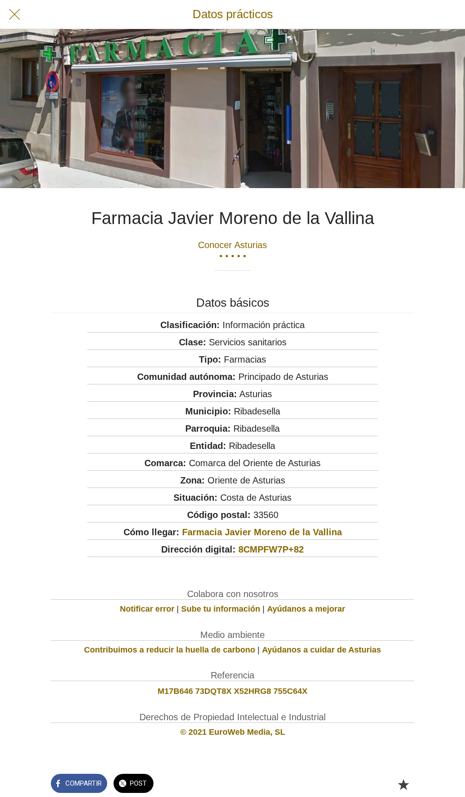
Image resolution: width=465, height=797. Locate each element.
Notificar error (147, 608)
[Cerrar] (14, 14)
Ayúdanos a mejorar (306, 608)
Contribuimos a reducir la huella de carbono (169, 649)
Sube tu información (220, 608)
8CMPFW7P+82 (271, 549)
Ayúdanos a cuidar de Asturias (321, 649)
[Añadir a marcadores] (403, 784)
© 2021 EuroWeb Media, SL (232, 732)
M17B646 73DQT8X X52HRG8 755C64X (232, 691)
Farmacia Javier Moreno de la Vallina (262, 532)
